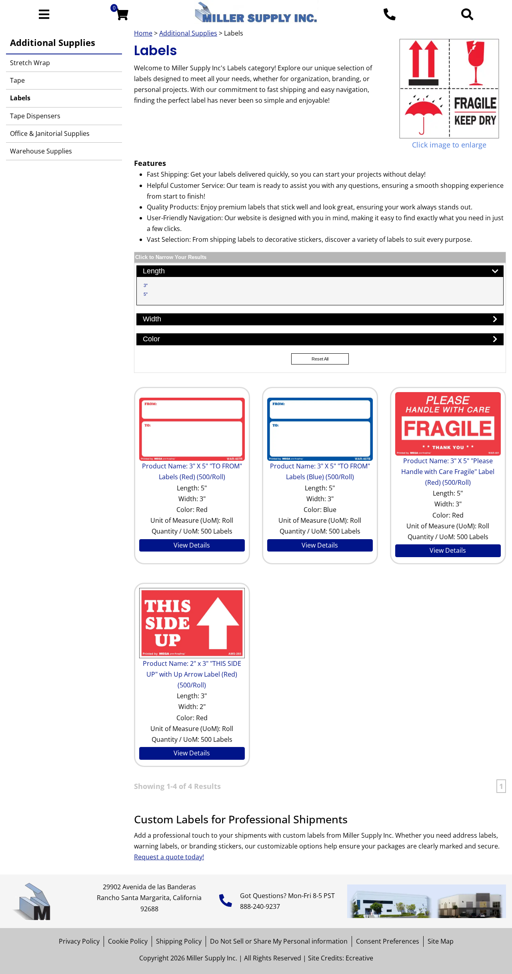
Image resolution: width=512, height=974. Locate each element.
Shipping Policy (179, 941)
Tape (17, 80)
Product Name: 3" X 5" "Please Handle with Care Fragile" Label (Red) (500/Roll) (447, 471)
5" (146, 294)
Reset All (320, 359)
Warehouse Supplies (41, 151)
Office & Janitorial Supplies (50, 133)
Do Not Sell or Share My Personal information (279, 941)
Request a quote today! (169, 856)
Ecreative (359, 958)
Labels (20, 98)
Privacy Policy (79, 941)
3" (146, 285)
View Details (192, 545)
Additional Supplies (52, 42)
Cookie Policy (128, 941)
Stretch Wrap (30, 62)
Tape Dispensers (35, 116)
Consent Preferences (387, 941)
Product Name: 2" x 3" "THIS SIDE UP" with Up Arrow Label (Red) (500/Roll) (192, 674)
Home (143, 33)
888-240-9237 (260, 906)
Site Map (441, 941)
